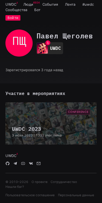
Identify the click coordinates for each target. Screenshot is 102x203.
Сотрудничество (64, 182)
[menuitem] (10, 4)
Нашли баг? (14, 187)
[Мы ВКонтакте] (31, 163)
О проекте (40, 182)
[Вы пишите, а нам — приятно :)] (38, 163)
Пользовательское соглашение (30, 195)
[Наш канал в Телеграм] (15, 163)
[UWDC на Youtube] (23, 163)
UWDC (10, 4)
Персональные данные (76, 195)
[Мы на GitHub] (7, 163)
